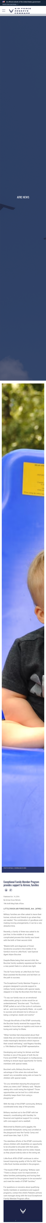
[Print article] (6, 890)
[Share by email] (10, 890)
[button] (10, 4)
